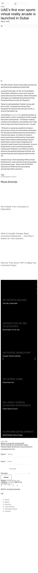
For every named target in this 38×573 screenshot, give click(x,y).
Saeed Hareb (16, 115)
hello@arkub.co (6, 484)
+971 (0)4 (11, 482)
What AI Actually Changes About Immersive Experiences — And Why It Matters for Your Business (17, 236)
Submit (6, 477)
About (7, 502)
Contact (8, 511)
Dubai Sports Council (8, 177)
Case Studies (10, 507)
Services (8, 504)
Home (7, 500)
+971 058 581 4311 (13, 481)
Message (4, 473)
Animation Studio (11, 509)
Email (3, 461)
